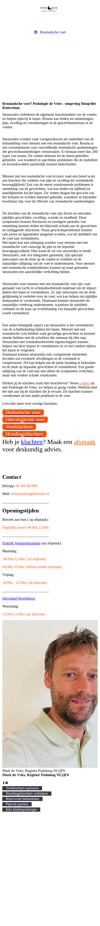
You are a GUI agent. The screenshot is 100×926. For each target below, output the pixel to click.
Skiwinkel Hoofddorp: (18, 598)
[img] (50, 14)
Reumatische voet (53, 32)
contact (85, 383)
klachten (32, 441)
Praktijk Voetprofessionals (21, 543)
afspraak (85, 441)
